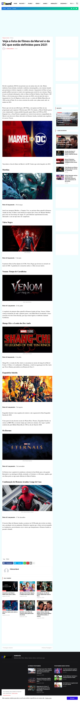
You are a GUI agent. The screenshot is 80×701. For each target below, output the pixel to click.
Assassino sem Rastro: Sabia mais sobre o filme (8, 593)
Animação (54, 3)
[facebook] (71, 8)
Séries (37, 3)
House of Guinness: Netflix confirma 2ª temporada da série (44, 680)
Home (15, 3)
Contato (14, 8)
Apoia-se (9, 8)
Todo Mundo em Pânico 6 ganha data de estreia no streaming (71, 169)
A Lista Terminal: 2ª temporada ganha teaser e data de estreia (71, 153)
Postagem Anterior (8, 647)
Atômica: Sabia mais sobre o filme (10, 612)
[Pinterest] (27, 563)
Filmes (30, 3)
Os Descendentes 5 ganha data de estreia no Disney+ (70, 669)
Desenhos (63, 3)
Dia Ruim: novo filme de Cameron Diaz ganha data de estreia (26, 613)
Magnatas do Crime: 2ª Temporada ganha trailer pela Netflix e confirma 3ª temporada (43, 688)
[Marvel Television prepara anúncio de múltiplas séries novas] (60, 161)
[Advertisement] (40, 23)
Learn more (15, 693)
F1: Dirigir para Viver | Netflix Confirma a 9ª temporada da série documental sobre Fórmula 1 (44, 671)
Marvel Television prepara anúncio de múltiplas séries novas (71, 161)
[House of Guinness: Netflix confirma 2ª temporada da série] (32, 680)
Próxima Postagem (46, 647)
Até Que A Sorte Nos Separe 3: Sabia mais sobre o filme (27, 593)
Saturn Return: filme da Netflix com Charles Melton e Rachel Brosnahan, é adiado (44, 614)
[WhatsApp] (24, 563)
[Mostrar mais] (33, 563)
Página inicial (5, 38)
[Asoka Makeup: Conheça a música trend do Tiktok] (58, 677)
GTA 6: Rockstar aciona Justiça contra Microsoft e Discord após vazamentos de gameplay (71, 178)
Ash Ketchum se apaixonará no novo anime (70, 683)
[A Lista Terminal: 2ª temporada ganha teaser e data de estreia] (60, 153)
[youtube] (76, 8)
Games (45, 3)
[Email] (30, 563)
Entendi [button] (72, 698)
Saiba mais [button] (48, 698)
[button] (73, 3)
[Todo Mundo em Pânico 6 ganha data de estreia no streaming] (60, 169)
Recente (21, 3)
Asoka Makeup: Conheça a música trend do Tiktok (70, 676)
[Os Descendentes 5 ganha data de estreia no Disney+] (58, 670)
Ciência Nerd (14, 569)
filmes (11, 38)
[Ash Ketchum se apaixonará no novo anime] (58, 684)
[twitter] (73, 8)
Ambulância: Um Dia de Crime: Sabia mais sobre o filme (44, 594)
